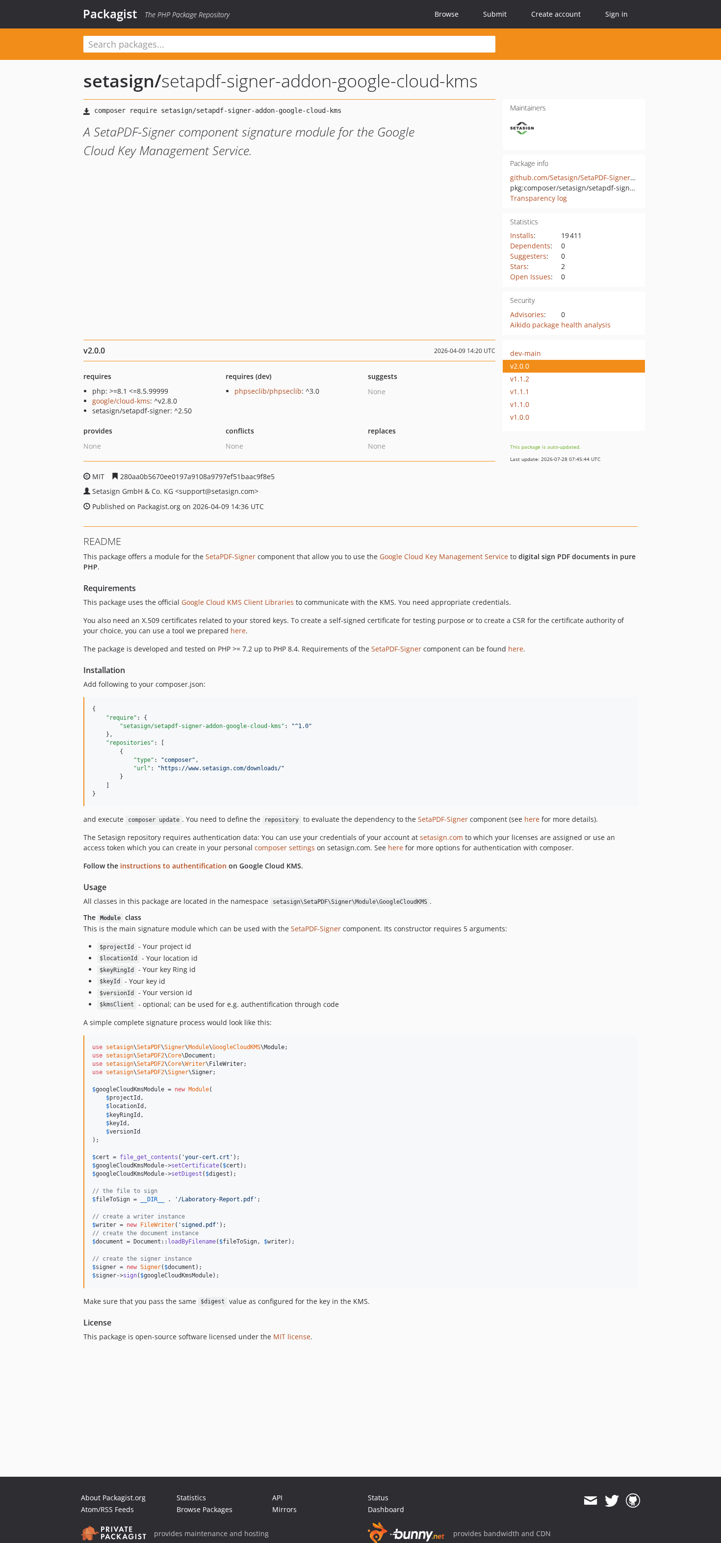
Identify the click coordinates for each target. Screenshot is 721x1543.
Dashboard (386, 1509)
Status (378, 1497)
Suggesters (528, 256)
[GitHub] (633, 1501)
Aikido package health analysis (560, 324)
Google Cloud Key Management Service (444, 556)
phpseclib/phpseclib (268, 391)
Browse (447, 14)
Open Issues (530, 276)
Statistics (191, 1497)
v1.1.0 (519, 404)
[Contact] (590, 1501)
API (277, 1497)
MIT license (291, 1336)
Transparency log (538, 198)
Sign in (616, 14)
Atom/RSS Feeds (107, 1509)
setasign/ (122, 81)
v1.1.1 (519, 391)
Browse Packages (204, 1509)
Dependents (530, 245)
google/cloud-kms (121, 401)
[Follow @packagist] (612, 1501)
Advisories (527, 314)
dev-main (525, 353)
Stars (518, 266)
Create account (556, 14)
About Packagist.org (113, 1497)
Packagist (110, 14)
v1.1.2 (519, 378)
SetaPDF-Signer (231, 556)
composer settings (285, 847)
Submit (495, 14)
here (238, 630)
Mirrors (284, 1509)
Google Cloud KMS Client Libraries (237, 602)
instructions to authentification (173, 865)
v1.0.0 (519, 417)
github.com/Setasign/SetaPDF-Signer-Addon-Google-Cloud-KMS (614, 177)
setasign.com (441, 837)
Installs (522, 235)
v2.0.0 (519, 366)
